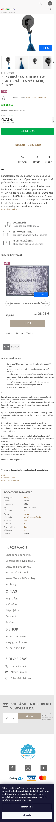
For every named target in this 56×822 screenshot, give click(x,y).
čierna (26, 514)
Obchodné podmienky (18, 555)
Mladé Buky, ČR (19, 672)
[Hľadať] (40, 3)
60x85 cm (29, 333)
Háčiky (4, 475)
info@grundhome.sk (17, 642)
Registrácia (11, 599)
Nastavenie (27, 806)
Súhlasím (27, 815)
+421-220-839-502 (15, 636)
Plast (26, 520)
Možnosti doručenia (28, 145)
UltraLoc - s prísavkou (10, 480)
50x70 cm (19, 333)
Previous (12, 303)
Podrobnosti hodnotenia (36, 97)
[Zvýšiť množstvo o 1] (53, 118)
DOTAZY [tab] (15, 347)
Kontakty (10, 584)
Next (44, 303)
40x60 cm (9, 333)
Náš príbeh (11, 604)
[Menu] (50, 3)
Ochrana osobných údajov (20, 561)
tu (30, 799)
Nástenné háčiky (8, 478)
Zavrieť (19, 153)
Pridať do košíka (28, 131)
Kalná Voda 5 (18, 666)
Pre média (11, 616)
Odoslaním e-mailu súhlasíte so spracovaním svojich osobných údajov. (47, 717)
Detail (27, 323)
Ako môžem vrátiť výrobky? (21, 578)
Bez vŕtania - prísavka (32, 517)
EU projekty (12, 610)
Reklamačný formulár (17, 572)
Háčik (26, 527)
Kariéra (9, 622)
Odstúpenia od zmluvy (18, 567)
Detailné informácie (9, 209)
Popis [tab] (6, 347)
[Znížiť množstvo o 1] (53, 121)
